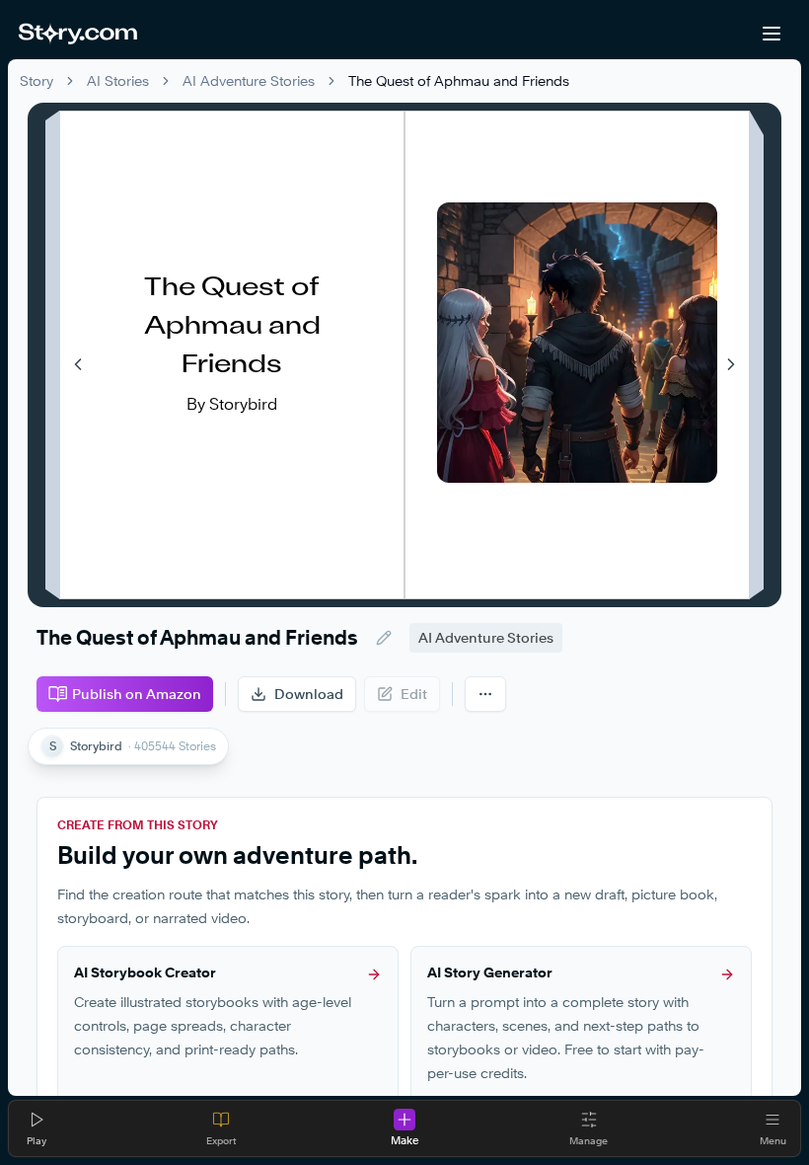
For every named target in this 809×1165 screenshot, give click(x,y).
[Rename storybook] (384, 638)
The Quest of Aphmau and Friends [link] (458, 80)
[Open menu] (771, 33)
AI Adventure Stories (249, 80)
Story (36, 80)
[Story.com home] (77, 33)
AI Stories (118, 80)
